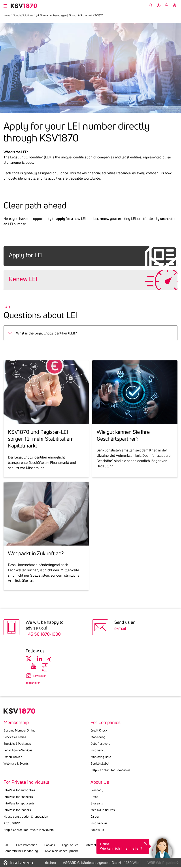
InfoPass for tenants (17, 810)
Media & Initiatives (102, 810)
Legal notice (70, 845)
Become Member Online (19, 730)
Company (96, 790)
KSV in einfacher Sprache (62, 851)
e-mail (120, 628)
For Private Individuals (26, 782)
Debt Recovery (100, 744)
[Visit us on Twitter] (29, 659)
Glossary (96, 803)
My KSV (166, 5)
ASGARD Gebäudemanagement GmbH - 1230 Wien (97, 862)
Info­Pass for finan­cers (18, 797)
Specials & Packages (17, 744)
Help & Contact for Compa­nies (110, 770)
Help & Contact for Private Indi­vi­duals (29, 830)
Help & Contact (158, 5)
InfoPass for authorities (19, 790)
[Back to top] (176, 830)
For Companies (105, 722)
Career (94, 817)
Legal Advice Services (18, 750)
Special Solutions (23, 15)
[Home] (24, 6)
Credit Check (98, 730)
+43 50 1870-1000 (43, 634)
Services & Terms (15, 737)
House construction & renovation (26, 817)
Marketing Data (100, 757)
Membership (16, 722)
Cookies (49, 845)
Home (7, 15)
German (174, 5)
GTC (6, 845)
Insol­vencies (98, 823)
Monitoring (98, 737)
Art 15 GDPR (12, 823)
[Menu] (5, 5)
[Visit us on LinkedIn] (39, 659)
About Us (99, 782)
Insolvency (98, 750)
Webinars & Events (16, 763)
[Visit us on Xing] (49, 659)
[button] (162, 848)
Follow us (97, 830)
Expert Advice (13, 757)
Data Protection (26, 845)
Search (150, 5)
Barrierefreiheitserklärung (21, 851)
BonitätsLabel (99, 763)
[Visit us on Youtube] (33, 666)
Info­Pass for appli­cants (19, 803)
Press (94, 797)
